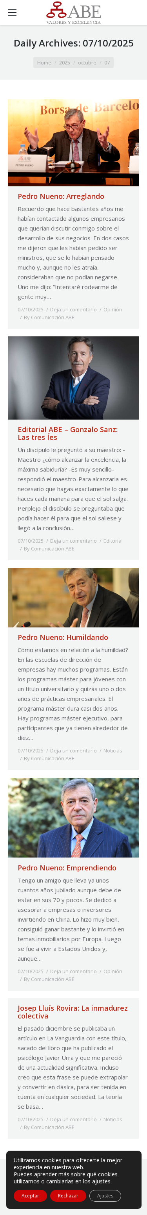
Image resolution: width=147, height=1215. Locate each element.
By (49, 317)
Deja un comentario (73, 309)
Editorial (113, 540)
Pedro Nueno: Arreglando (61, 196)
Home (44, 62)
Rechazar (68, 1195)
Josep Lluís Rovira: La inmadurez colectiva (73, 1012)
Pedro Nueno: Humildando (63, 637)
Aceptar (30, 1195)
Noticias (112, 750)
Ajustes (105, 1195)
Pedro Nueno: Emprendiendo (67, 868)
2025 (64, 62)
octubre (87, 62)
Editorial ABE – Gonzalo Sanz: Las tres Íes (68, 433)
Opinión (112, 309)
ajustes (101, 1181)
